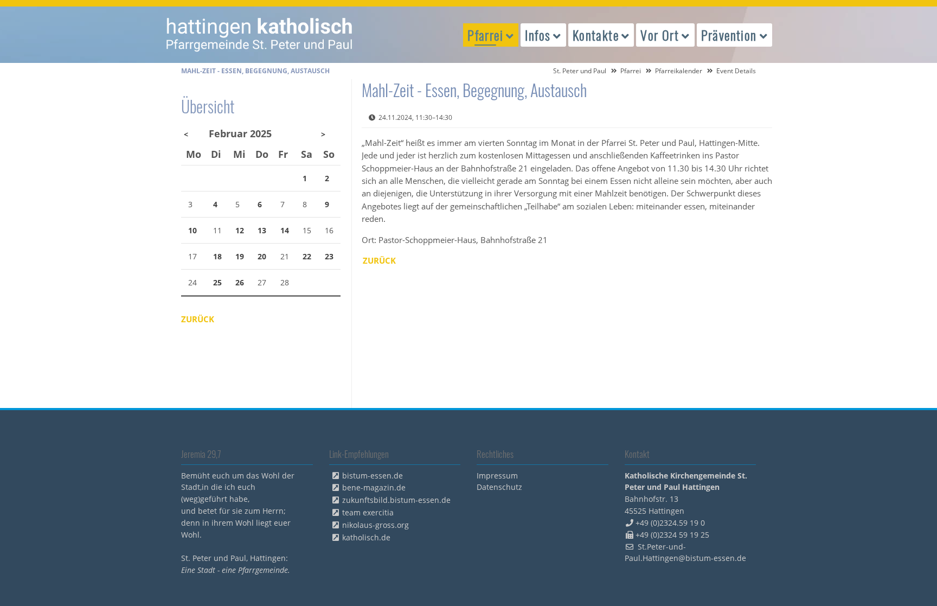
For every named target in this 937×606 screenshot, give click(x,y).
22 (307, 256)
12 (239, 230)
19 (239, 256)
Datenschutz (499, 487)
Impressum (497, 475)
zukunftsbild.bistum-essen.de (396, 500)
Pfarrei (630, 70)
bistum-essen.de (372, 475)
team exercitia (368, 512)
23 (329, 256)
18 (217, 256)
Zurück (379, 260)
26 (239, 282)
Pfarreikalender (678, 70)
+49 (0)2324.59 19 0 (670, 523)
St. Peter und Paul (579, 70)
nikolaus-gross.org (375, 525)
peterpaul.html (260, 34)
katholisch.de (366, 537)
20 (262, 256)
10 (192, 230)
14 (284, 230)
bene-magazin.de (374, 487)
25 (217, 282)
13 (262, 230)
